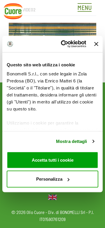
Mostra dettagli (71, 141)
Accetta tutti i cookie (53, 159)
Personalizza (49, 179)
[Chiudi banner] (96, 44)
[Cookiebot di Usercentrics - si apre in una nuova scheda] (63, 44)
